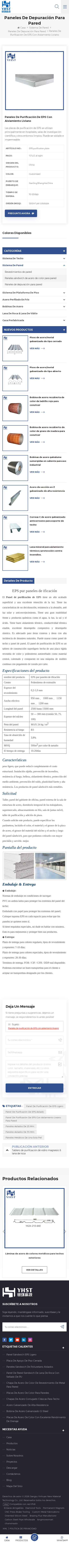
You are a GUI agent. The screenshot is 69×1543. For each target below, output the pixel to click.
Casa (23, 27)
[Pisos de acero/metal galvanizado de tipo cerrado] (15, 348)
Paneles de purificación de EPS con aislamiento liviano (33, 1028)
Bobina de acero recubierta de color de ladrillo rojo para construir (47, 401)
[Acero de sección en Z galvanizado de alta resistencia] (15, 498)
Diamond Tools (33, 1508)
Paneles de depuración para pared (27, 31)
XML (5, 1528)
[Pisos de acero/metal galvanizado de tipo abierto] (15, 378)
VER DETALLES (34, 1270)
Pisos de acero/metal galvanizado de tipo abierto (45, 369)
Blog (9, 1480)
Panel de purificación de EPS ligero (44, 1106)
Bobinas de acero (12, 306)
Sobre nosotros (14, 1455)
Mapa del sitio (14, 1486)
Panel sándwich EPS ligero (21, 1354)
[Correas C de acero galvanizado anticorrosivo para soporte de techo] (15, 528)
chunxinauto (11, 1523)
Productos (11, 1443)
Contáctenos (13, 1474)
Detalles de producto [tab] (18, 580)
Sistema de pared (39, 27)
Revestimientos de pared (18, 271)
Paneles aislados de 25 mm (20, 1126)
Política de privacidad (23, 1528)
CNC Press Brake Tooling (17, 1511)
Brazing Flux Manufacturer (43, 1515)
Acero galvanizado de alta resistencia (27, 1405)
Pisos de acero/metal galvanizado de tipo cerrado (46, 339)
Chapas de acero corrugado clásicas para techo (33, 1399)
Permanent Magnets (53, 1508)
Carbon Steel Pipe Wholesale (20, 1519)
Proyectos (11, 1461)
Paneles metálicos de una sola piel (24, 1137)
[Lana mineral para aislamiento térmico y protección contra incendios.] (15, 558)
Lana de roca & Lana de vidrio (20, 313)
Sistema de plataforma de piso (20, 292)
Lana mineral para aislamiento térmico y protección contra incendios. (47, 551)
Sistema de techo (12, 258)
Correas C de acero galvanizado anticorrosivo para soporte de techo (47, 521)
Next (65, 1231)
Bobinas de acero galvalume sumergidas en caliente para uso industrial (48, 461)
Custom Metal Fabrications (45, 1511)
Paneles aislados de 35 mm (20, 1132)
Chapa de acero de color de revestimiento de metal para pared (35, 1384)
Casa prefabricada (13, 320)
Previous (4, 1231)
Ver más (35, 348)
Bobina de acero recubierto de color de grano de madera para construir (47, 431)
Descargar (11, 1467)
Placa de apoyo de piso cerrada (24, 1360)
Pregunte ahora (19, 213)
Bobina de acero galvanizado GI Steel (27, 1411)
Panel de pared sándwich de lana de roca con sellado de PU (32, 1374)
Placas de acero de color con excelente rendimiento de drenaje (36, 1419)
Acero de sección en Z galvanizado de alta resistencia (47, 489)
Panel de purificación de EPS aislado (25, 1112)
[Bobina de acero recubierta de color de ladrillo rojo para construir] (15, 408)
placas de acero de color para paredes (27, 1392)
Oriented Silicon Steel (16, 1515)
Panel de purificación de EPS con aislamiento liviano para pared (33, 1119)
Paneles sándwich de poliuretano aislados (29, 1366)
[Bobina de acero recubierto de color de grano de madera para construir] (15, 438)
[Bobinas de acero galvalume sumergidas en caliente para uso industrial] (15, 468)
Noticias (10, 1449)
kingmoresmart (45, 1519)
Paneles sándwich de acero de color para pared (30, 278)
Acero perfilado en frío (15, 299)
